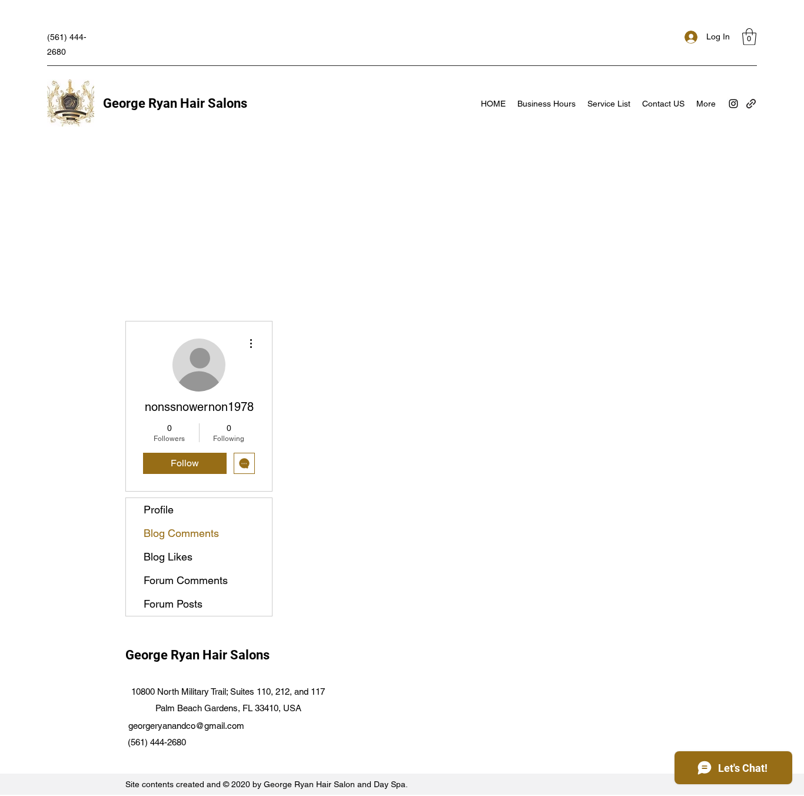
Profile (159, 509)
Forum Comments (186, 580)
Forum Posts (173, 604)
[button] (749, 36)
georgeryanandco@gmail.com (186, 726)
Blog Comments (181, 533)
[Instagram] (733, 104)
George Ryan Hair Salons (175, 103)
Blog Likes (168, 556)
